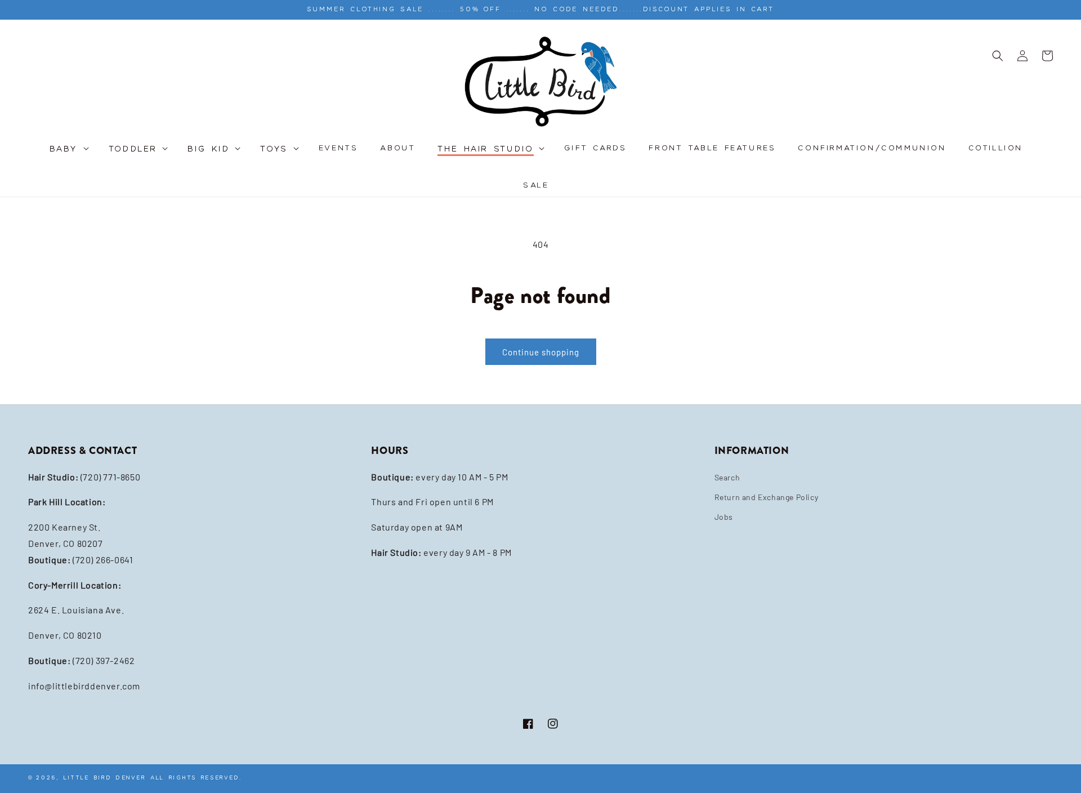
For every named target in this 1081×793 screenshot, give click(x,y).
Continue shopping (540, 352)
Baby (64, 149)
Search (727, 477)
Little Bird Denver (104, 777)
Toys (274, 149)
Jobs (723, 517)
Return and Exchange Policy (766, 497)
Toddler (133, 149)
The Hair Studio (485, 149)
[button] (68, 155)
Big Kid (208, 149)
